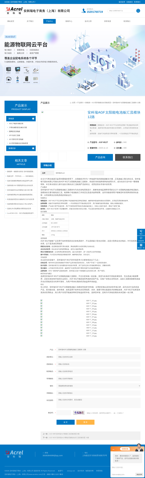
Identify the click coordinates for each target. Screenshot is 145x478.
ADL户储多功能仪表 (16, 123)
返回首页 (122, 2)
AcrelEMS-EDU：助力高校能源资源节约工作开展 (21, 213)
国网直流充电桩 (14, 131)
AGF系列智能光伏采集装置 (18, 143)
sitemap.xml (71, 471)
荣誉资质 (107, 21)
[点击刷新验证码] (79, 413)
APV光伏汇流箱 (14, 135)
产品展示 (80, 102)
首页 (73, 102)
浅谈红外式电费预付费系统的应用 (19, 208)
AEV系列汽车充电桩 (16, 139)
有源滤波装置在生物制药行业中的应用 (20, 199)
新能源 (11, 119)
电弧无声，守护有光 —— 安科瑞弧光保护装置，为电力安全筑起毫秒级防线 (21, 176)
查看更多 (12, 148)
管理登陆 (99, 471)
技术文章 (88, 21)
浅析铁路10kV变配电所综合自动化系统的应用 (21, 185)
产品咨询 (100, 157)
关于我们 (30, 21)
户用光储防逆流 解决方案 (18, 127)
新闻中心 (68, 21)
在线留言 (129, 2)
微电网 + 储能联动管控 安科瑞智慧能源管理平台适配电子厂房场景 (21, 171)
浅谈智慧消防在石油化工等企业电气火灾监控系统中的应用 (21, 204)
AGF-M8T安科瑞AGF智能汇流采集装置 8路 (64, 434)
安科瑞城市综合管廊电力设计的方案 (20, 190)
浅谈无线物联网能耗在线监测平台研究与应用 (21, 181)
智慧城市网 (89, 471)
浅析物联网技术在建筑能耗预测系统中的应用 (21, 195)
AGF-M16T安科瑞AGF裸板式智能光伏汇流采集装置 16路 (69, 437)
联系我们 (137, 2)
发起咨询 (139, 474)
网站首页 (10, 21)
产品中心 (49, 21)
